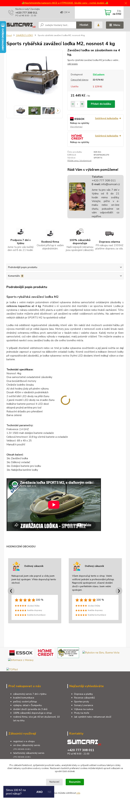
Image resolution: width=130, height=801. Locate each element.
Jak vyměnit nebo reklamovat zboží (92, 716)
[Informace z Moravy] (20, 660)
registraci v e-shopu (24, 741)
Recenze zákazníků (84, 697)
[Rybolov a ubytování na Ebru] (101, 652)
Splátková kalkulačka (106, 118)
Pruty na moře (81, 713)
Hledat (84, 25)
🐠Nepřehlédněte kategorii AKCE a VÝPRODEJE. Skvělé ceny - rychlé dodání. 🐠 (65, 3)
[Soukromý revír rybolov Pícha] (68, 652)
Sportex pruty (81, 701)
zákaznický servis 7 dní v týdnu (29, 694)
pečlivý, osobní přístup (25, 701)
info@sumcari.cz (110, 184)
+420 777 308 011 (26, 12)
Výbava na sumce (83, 709)
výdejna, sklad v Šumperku (27, 705)
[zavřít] (125, 3)
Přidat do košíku (101, 104)
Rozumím (75, 782)
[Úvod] (21, 25)
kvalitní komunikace (23, 697)
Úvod (9, 35)
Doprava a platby (83, 694)
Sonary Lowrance (83, 705)
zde (78, 793)
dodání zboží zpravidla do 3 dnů (30, 709)
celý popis (72, 63)
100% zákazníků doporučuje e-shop (32, 713)
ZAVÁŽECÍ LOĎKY (24, 35)
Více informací (76, 127)
